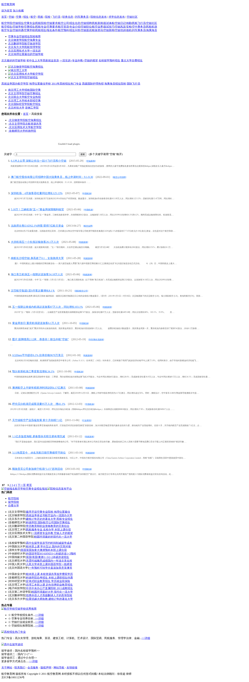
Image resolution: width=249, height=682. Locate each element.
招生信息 (74, 23)
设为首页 (6, 10)
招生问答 (74, 30)
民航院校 (40, 23)
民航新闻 (97, 23)
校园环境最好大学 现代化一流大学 (52, 591)
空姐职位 (86, 26)
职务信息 (67, 16)
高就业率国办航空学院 (14, 83)
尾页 (29, 485)
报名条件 (52, 30)
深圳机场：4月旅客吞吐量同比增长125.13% (37, 193)
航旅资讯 (97, 30)
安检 (129, 26)
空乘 (18, 16)
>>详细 (39, 615)
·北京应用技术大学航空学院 (25, 127)
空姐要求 (52, 23)
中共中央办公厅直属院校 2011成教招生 (49, 588)
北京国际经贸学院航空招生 (24, 104)
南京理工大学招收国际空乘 (24, 89)
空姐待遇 (18, 30)
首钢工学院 (32, 107)
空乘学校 (29, 30)
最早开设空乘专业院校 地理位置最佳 (48, 511)
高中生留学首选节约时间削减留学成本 (49, 542)
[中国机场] (87, 193)
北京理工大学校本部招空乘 (24, 100)
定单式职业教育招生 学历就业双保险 (48, 581)
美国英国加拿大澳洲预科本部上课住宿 (44, 550)
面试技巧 (108, 26)
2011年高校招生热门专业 (66, 83)
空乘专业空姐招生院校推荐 (24, 36)
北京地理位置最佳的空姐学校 (25, 54)
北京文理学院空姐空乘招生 (24, 93)
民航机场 (151, 26)
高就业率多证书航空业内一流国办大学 (49, 515)
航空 (33, 16)
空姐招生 (18, 23)
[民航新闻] (83, 242)
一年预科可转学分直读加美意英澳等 (50, 567)
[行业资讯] (86, 420)
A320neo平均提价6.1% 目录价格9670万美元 (38, 355)
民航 (40, 16)
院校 (47, 16)
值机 (129, 30)
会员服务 (32, 667)
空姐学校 (18, 26)
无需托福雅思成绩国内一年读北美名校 (49, 560)
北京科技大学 (16, 107)
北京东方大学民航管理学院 (24, 47)
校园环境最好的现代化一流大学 (53, 536)
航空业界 (97, 26)
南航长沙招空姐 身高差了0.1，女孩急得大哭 (37, 258)
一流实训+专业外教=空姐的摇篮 (79, 60)
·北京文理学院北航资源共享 (25, 123)
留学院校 (13, 502)
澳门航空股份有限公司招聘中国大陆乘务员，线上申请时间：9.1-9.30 (52, 177)
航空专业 (6, 30)
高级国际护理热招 (93, 83)
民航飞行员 (139, 23)
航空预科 (63, 30)
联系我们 (19, 667)
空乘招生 (29, 26)
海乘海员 (151, 30)
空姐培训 (120, 30)
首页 (4, 16)
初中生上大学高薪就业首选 (42, 60)
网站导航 (59, 667)
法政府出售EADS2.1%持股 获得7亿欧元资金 (37, 225)
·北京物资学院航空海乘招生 (25, 120)
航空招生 (6, 26)
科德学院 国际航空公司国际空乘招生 (48, 522)
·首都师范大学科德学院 (22, 130)
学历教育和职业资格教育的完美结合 (47, 526)
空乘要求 (52, 26)
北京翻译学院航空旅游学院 (24, 43)
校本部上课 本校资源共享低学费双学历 (49, 574)
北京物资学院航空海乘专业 (24, 40)
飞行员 (56, 16)
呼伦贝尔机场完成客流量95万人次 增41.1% (38, 403)
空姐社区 (132, 16)
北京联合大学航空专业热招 (24, 97)
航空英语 (63, 26)
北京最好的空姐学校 (13, 60)
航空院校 (13, 498)
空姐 (11, 16)
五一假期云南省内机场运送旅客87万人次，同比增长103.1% (47, 306)
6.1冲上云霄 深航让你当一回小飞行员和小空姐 (38, 160)
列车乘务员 (82, 16)
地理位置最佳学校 (40, 83)
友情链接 (72, 667)
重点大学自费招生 (132, 60)
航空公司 (63, 23)
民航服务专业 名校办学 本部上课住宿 (48, 529)
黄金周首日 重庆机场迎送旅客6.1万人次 (36, 323)
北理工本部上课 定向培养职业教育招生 (49, 584)
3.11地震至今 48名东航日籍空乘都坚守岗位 (39, 452)
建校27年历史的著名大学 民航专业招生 (49, 518)
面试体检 (108, 23)
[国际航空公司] (81, 291)
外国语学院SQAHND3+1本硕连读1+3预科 (51, 553)
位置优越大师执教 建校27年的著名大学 (49, 598)
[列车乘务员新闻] (96, 339)
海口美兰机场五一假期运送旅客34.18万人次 (37, 274)
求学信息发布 (117, 16)
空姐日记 (120, 23)
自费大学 (13, 505)
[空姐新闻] (91, 161)
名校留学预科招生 (109, 60)
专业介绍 (74, 26)
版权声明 (45, 667)
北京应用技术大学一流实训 (24, 50)
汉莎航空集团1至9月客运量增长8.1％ (33, 290)
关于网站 (6, 667)
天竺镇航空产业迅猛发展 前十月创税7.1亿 (37, 420)
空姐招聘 (86, 23)
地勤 (129, 23)
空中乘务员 (139, 26)
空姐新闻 (108, 30)
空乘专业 (29, 23)
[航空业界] (88, 226)
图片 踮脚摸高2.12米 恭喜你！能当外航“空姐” (40, 339)
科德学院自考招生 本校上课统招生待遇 (49, 577)
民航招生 (40, 30)
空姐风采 (120, 26)
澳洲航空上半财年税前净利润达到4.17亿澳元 (39, 387)
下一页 (22, 485)
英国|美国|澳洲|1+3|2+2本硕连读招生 (47, 557)
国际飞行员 (133, 83)
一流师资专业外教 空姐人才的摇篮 (52, 533)
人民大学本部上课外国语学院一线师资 (49, 564)
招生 (26, 16)
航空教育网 (8, 4)
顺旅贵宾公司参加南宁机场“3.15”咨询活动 (37, 468)
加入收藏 (18, 10)
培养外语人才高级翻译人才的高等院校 (49, 595)
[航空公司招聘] (119, 177)
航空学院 (6, 23)
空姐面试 (86, 30)
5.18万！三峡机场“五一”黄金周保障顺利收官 (37, 209)
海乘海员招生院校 (115, 83)
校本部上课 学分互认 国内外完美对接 (48, 546)
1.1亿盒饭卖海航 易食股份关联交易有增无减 (38, 436)
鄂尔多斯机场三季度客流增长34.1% (33, 371)
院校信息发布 (98, 16)
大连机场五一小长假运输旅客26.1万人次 (35, 241)
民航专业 (40, 26)
